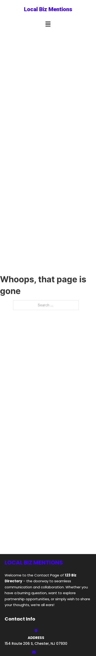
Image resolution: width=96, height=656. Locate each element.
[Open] (48, 24)
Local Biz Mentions (48, 9)
